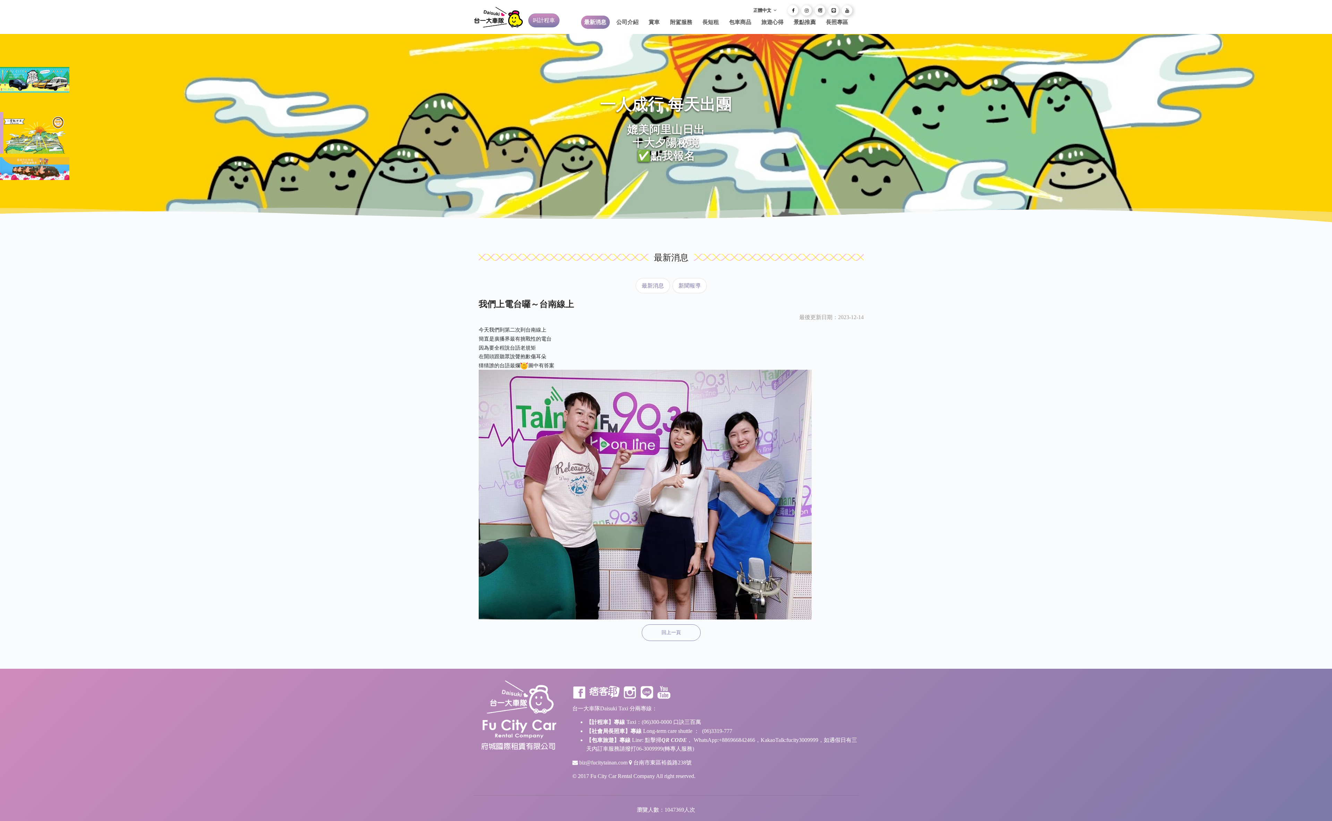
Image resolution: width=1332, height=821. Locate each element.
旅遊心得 (772, 22)
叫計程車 (544, 20)
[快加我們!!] (833, 10)
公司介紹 (627, 22)
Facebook (579, 692)
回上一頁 (671, 632)
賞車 (654, 22)
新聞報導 (689, 286)
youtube (664, 692)
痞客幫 (604, 692)
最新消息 (595, 22)
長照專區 (837, 22)
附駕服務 (681, 22)
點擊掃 (653, 740)
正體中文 (762, 10)
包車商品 (740, 22)
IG (630, 692)
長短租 (710, 22)
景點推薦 (805, 22)
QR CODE (674, 740)
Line (647, 692)
